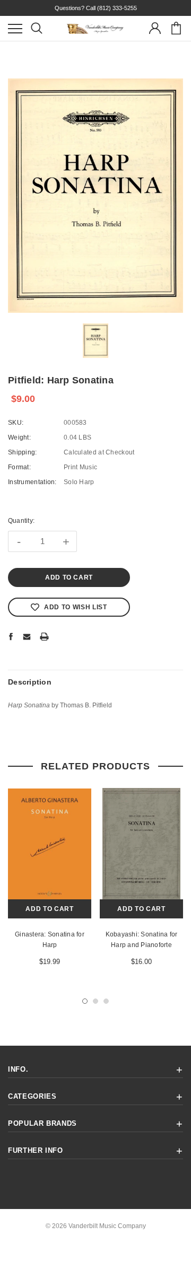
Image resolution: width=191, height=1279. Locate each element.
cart (176, 28)
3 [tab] (106, 1001)
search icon (36, 28)
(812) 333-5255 (117, 8)
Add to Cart (49, 909)
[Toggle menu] (15, 28)
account (154, 28)
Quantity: (21, 520)
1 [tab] (85, 1001)
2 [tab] (95, 1001)
